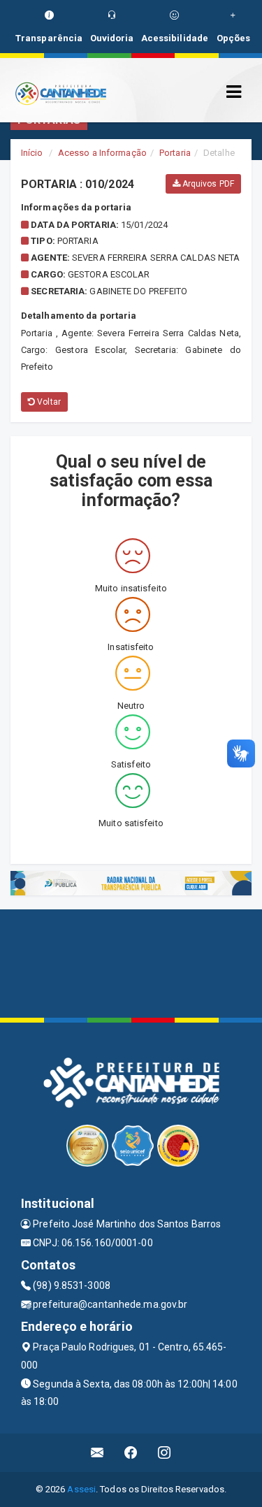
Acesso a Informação (102, 152)
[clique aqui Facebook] (131, 1453)
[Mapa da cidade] (131, 961)
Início (32, 152)
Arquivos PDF (207, 184)
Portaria (175, 152)
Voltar (48, 402)
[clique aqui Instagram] (164, 1453)
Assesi (81, 1489)
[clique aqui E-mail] (97, 1453)
